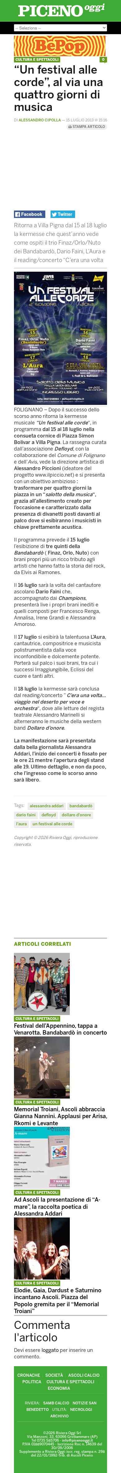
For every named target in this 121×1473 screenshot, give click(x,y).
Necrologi (81, 1409)
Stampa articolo (88, 127)
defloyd (49, 815)
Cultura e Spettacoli (37, 60)
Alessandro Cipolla (40, 120)
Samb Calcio (56, 1403)
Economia (59, 1388)
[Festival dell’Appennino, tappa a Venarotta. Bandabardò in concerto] (42, 1013)
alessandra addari (47, 806)
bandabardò (80, 806)
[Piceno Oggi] (61, 16)
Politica (31, 1382)
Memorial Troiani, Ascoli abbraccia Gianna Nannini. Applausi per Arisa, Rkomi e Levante (60, 1116)
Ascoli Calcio (84, 1375)
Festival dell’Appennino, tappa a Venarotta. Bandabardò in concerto (60, 1029)
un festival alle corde (52, 824)
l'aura (21, 824)
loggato (50, 1350)
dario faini (26, 815)
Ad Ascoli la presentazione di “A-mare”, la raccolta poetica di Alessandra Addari (57, 1206)
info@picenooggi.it (77, 1441)
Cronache (28, 1375)
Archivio (59, 1416)
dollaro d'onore (76, 815)
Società (54, 1375)
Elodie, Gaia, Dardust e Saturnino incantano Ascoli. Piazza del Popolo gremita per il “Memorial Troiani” (57, 1301)
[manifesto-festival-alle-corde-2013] (60, 403)
